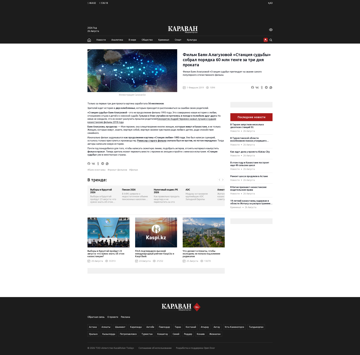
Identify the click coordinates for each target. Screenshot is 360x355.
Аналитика (117, 39)
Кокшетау (162, 334)
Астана (93, 327)
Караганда (136, 327)
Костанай (191, 327)
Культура (192, 39)
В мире (132, 39)
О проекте (112, 317)
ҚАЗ (270, 3)
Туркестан (147, 334)
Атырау (205, 327)
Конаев (201, 334)
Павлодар (164, 327)
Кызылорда (108, 334)
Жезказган (214, 334)
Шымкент (120, 327)
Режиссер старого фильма (151, 140)
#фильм (133, 169)
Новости (101, 39)
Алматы (106, 327)
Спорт (178, 39)
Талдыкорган (256, 327)
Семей (176, 334)
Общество (147, 39)
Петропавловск (128, 334)
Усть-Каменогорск (234, 327)
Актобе (150, 327)
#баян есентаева (96, 169)
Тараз (178, 327)
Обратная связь (95, 317)
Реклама (125, 317)
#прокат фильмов (117, 169)
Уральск (93, 334)
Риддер (188, 334)
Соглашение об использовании (155, 348)
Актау (217, 327)
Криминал (163, 39)
